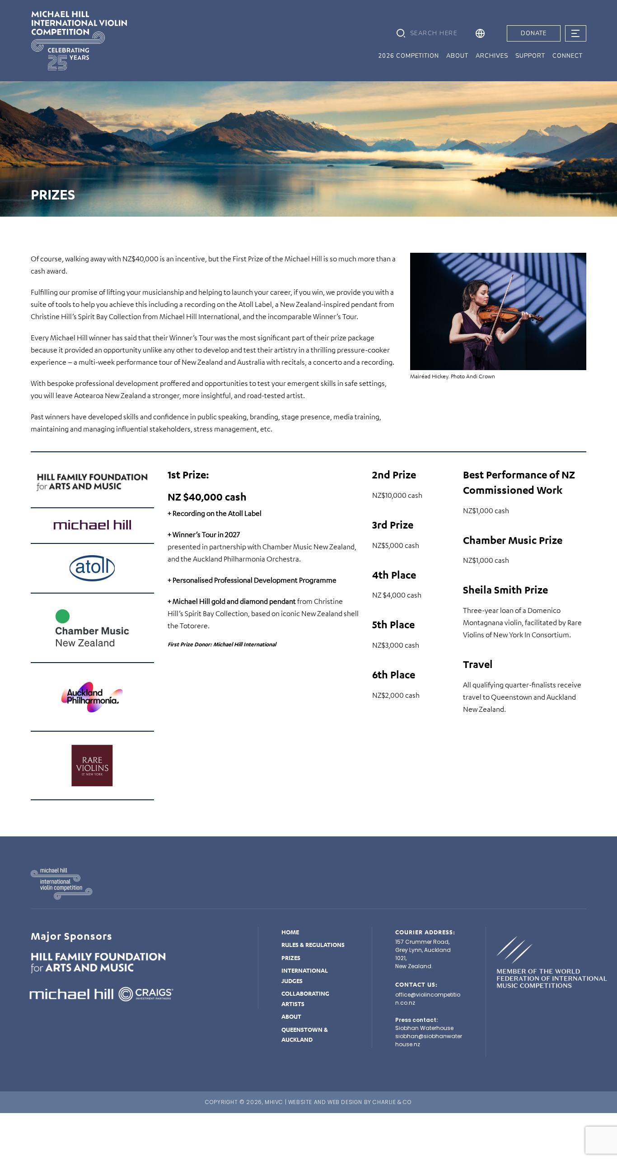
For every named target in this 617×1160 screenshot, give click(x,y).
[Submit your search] (401, 33)
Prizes (290, 957)
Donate (534, 33)
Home (290, 932)
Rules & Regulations (313, 944)
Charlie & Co (392, 1102)
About (291, 1016)
